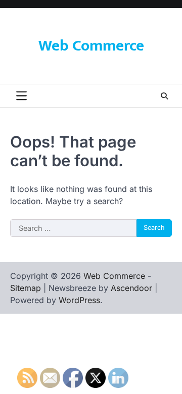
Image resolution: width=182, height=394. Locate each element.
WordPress (79, 300)
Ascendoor (131, 288)
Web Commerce (91, 46)
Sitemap (25, 288)
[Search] (164, 96)
